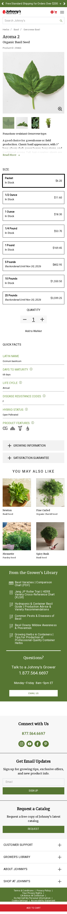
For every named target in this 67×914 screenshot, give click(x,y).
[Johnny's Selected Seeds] (12, 12)
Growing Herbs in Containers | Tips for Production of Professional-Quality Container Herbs (35, 638)
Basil (16, 29)
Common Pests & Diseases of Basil (34, 617)
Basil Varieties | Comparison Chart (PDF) (33, 584)
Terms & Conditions (24, 890)
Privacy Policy (44, 890)
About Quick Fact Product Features (32, 422)
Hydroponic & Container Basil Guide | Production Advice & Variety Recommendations (34, 606)
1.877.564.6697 (33, 673)
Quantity (33, 310)
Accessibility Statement (43, 900)
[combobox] (33, 20)
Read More (9, 155)
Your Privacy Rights (32, 893)
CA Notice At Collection (32, 895)
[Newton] (17, 493)
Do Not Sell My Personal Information (32, 898)
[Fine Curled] (50, 493)
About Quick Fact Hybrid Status (26, 409)
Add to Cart (33, 908)
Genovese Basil (32, 29)
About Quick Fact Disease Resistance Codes (44, 395)
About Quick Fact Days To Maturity (31, 369)
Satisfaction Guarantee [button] (31, 458)
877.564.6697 (33, 733)
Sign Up (33, 790)
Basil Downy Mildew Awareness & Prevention (36, 627)
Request (33, 828)
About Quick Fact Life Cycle (20, 382)
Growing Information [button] (29, 445)
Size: (6, 169)
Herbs (6, 29)
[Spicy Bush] (50, 536)
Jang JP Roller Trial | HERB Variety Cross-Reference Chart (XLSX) (35, 594)
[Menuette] (17, 536)
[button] (2, 3)
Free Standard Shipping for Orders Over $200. (32, 3)
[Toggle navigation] (60, 12)
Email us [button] (33, 693)
